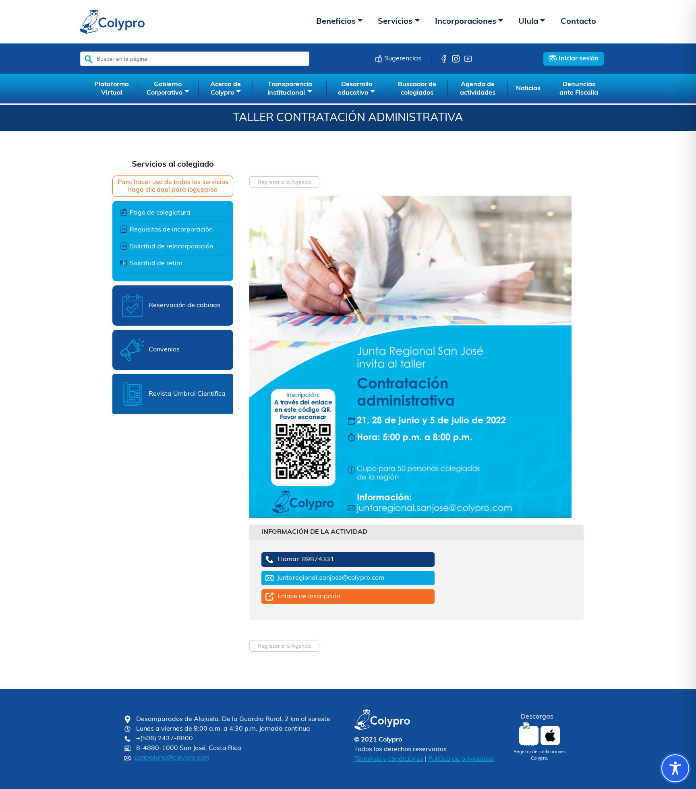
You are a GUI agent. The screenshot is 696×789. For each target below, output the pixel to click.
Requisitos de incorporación (171, 230)
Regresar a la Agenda (284, 182)
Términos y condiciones (388, 759)
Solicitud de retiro (156, 263)
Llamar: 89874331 (306, 559)
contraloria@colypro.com (172, 758)
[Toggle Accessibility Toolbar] (675, 768)
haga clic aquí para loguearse (173, 190)
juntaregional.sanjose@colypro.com (331, 578)
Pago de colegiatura (160, 213)
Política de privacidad (461, 759)
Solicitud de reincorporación (171, 247)
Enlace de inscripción (309, 596)
